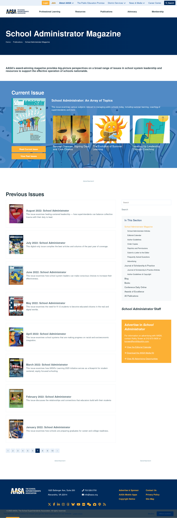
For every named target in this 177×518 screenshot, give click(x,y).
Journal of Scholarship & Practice (140, 265)
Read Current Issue (28, 149)
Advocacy (132, 11)
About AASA (65, 2)
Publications (106, 11)
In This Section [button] (133, 220)
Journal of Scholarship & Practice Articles (143, 270)
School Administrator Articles (138, 231)
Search (125, 209)
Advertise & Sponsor (129, 490)
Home (8, 42)
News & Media (136, 2)
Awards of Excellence (134, 291)
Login (45, 3)
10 (52, 450)
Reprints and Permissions (137, 248)
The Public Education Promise (90, 2)
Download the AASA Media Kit (140, 352)
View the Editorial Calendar (139, 346)
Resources (80, 11)
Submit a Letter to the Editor (138, 252)
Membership (158, 11)
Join (54, 2)
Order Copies (132, 244)
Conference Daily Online (135, 287)
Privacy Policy (152, 494)
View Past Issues (29, 156)
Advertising (131, 261)
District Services (116, 2)
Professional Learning (49, 11)
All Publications (131, 295)
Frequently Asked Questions (138, 257)
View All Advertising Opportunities (142, 358)
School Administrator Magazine (139, 226)
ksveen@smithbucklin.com (137, 341)
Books (127, 282)
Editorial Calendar (134, 235)
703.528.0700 (91, 490)
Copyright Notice (127, 498)
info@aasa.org (91, 494)
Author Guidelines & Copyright (139, 274)
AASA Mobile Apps (128, 494)
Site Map (150, 498)
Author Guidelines (134, 239)
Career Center (154, 2)
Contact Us (151, 490)
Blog (126, 278)
